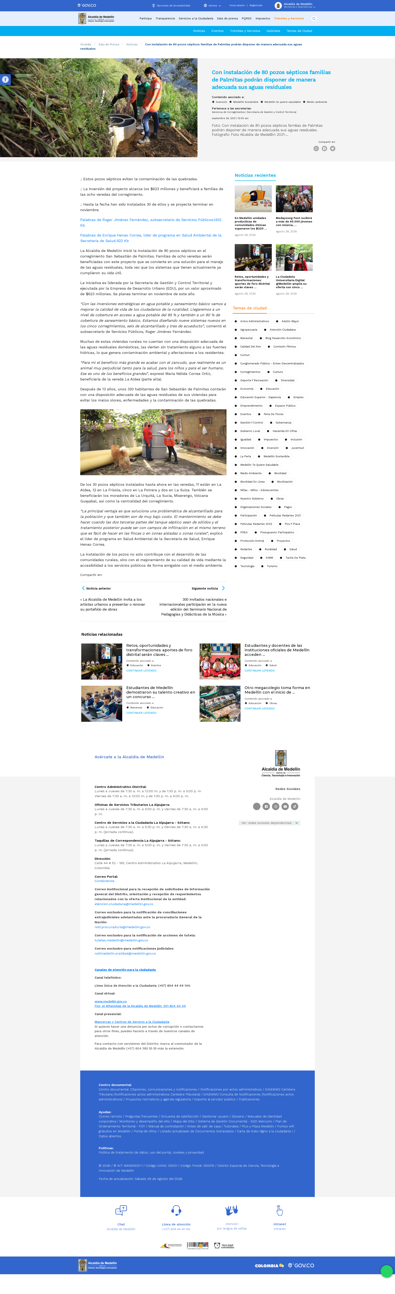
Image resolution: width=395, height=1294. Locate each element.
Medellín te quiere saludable (283, 102)
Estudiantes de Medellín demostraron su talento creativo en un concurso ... (160, 692)
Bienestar (246, 338)
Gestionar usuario (216, 1116)
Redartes (246, 549)
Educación (272, 388)
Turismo (272, 566)
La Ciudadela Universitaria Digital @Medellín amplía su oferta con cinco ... (291, 282)
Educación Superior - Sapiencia (260, 397)
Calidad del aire (250, 346)
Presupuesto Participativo (277, 532)
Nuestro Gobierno (252, 498)
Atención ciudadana (283, 329)
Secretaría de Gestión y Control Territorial (271, 112)
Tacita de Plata (296, 557)
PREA (244, 532)
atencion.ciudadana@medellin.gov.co (124, 904)
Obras (273, 703)
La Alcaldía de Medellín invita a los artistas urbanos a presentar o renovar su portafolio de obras (112, 604)
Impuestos (263, 18)
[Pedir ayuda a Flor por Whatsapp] (387, 1271)
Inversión (221, 102)
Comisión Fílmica (284, 346)
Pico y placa (292, 523)
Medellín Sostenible (245, 102)
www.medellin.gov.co (111, 1001)
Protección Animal (252, 540)
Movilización (285, 481)
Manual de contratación (166, 1126)
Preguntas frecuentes (142, 1116)
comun (245, 355)
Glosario (238, 1116)
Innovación (247, 447)
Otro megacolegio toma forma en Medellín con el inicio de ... (277, 690)
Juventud (297, 447)
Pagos (288, 507)
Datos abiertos (110, 1136)
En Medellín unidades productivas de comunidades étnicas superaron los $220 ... (251, 223)
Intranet (280, 1229)
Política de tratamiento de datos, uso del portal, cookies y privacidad (151, 1152)
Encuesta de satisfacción (180, 1116)
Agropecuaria (248, 329)
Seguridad (246, 557)
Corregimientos (250, 371)
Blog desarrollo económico (283, 338)
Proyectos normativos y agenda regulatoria (158, 1099)
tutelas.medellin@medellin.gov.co (121, 940)
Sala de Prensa (109, 44)
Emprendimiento (251, 405)
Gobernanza (283, 422)
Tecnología (247, 566)
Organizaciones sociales (256, 507)
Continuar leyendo (141, 670)
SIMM (269, 557)
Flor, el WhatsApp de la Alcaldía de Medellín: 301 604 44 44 (140, 1006)
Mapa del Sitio (184, 1121)
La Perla (245, 456)
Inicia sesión (237, 5)
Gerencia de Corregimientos (228, 112)
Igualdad (245, 439)
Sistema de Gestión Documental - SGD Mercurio (235, 1121)
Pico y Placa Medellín (258, 1126)
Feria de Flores (273, 414)
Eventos (217, 31)
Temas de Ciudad (299, 31)
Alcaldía (85, 44)
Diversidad (287, 380)
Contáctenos (104, 881)
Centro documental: (114, 1089)
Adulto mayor (290, 321)
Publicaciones (249, 1099)
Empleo (298, 397)
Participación (248, 515)
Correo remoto (111, 1116)
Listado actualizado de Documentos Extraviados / (198, 1131)
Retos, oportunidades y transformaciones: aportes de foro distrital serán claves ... (252, 282)
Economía (246, 388)
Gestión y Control (251, 422)
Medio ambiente (317, 102)
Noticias (199, 31)
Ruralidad (271, 549)
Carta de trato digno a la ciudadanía (264, 1131)
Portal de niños (146, 1131)
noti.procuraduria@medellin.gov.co (122, 927)
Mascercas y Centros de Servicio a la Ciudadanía (132, 1022)
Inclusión (296, 439)
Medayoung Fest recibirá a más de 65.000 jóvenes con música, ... (294, 221)
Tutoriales (231, 1126)
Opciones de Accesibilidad (173, 5)
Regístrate (256, 5)
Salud (293, 549)
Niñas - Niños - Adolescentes (259, 490)
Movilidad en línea (252, 481)
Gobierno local (250, 431)
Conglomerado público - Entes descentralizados (272, 363)
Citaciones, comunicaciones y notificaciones (163, 1089)
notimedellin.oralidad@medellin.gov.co (125, 953)
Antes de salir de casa (204, 1126)
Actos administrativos (254, 321)
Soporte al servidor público (215, 1099)
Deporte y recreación (254, 380)
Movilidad (280, 473)
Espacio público (285, 405)
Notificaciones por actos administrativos (231, 1089)
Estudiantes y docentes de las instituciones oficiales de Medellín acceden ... (277, 650)
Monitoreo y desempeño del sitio (145, 1121)
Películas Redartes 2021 (285, 515)
